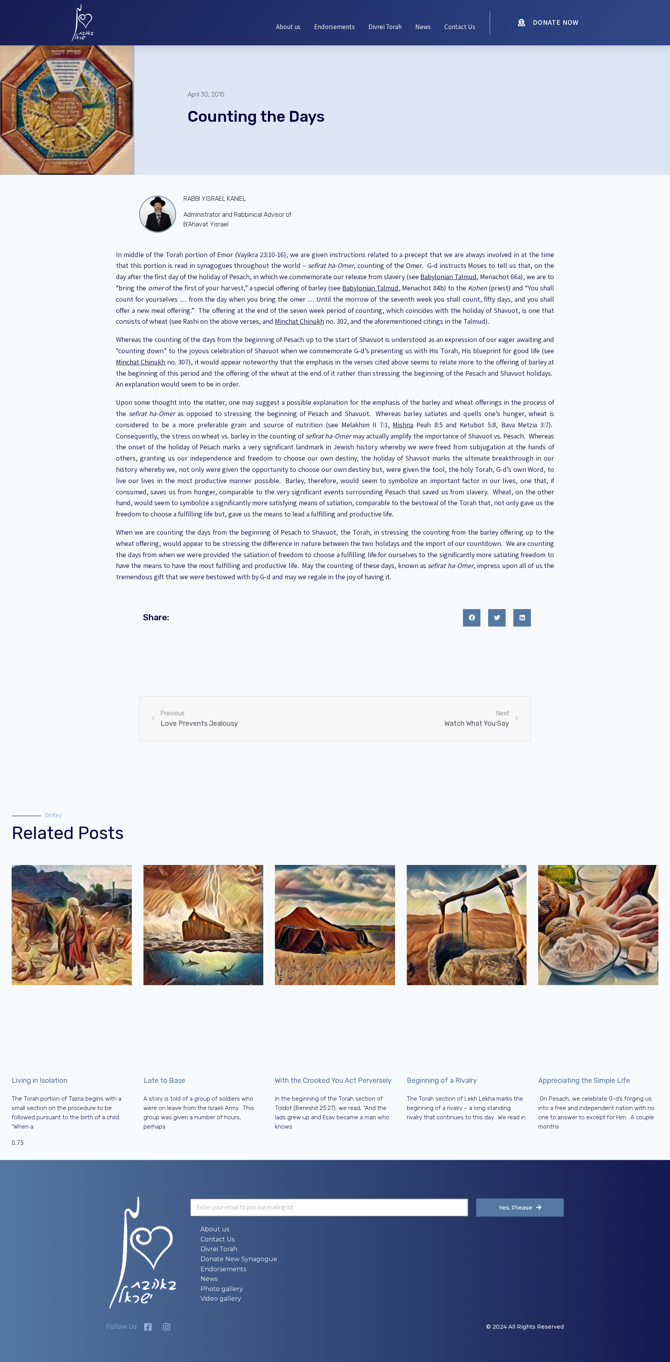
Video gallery (220, 1298)
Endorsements (334, 26)
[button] (471, 618)
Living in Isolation (39, 1080)
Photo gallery (221, 1289)
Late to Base (164, 1080)
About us (288, 26)
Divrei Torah (385, 26)
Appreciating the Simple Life (584, 1080)
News (423, 26)
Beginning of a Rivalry (442, 1080)
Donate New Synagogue (238, 1259)
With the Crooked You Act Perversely (333, 1080)
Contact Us (459, 26)
